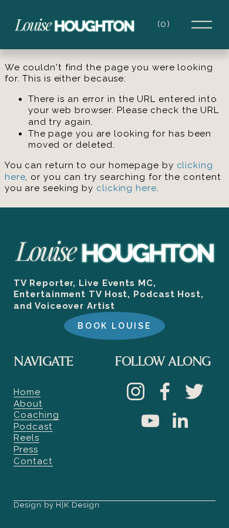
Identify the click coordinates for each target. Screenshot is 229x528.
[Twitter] (194, 391)
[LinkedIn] (179, 420)
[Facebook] (165, 391)
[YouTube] (150, 420)
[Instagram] (135, 391)
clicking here (126, 188)
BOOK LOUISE (114, 326)
